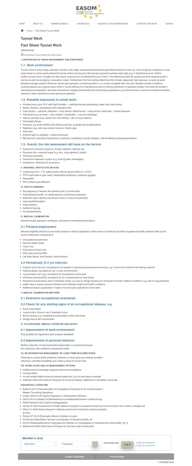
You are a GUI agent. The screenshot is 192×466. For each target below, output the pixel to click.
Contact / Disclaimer (75, 456)
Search (169, 23)
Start (22, 23)
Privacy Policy (117, 456)
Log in (127, 444)
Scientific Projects (147, 23)
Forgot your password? (145, 442)
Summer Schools (59, 23)
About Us (38, 23)
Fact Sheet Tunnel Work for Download (42, 54)
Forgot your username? (145, 445)
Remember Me (111, 442)
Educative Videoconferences (113, 23)
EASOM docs (83, 23)
